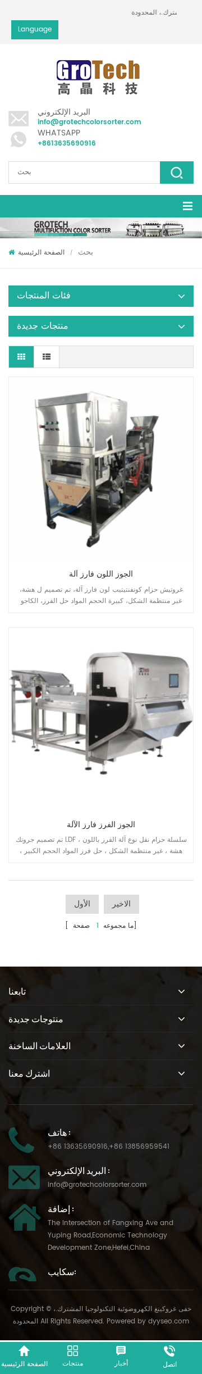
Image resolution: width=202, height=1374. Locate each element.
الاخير (121, 903)
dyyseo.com (168, 1321)
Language (35, 29)
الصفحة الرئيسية (41, 252)
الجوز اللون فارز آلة (101, 574)
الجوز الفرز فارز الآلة (101, 824)
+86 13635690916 (78, 1146)
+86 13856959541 (139, 1146)
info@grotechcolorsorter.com (89, 122)
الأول (82, 903)
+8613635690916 (67, 143)
